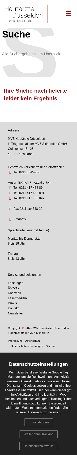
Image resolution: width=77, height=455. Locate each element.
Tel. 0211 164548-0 (26, 172)
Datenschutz (32, 340)
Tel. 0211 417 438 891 (28, 193)
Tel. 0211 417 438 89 (28, 187)
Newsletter (15, 313)
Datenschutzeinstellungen (27, 346)
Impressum (15, 340)
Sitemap (51, 346)
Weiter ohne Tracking (39, 434)
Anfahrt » (19, 219)
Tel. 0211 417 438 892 (28, 198)
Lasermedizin (17, 298)
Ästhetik (13, 288)
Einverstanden (38, 422)
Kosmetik (14, 293)
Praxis (12, 303)
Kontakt (13, 308)
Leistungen (15, 283)
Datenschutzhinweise (38, 446)
